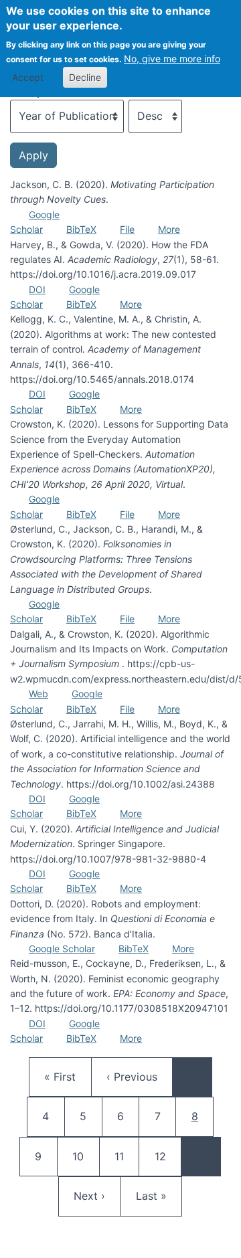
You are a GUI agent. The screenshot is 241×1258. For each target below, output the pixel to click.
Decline (85, 77)
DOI (37, 289)
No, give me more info (172, 58)
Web (38, 693)
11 (126, 1156)
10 (84, 1156)
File (127, 229)
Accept (28, 77)
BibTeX (81, 229)
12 (166, 1156)
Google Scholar (62, 948)
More (169, 229)
